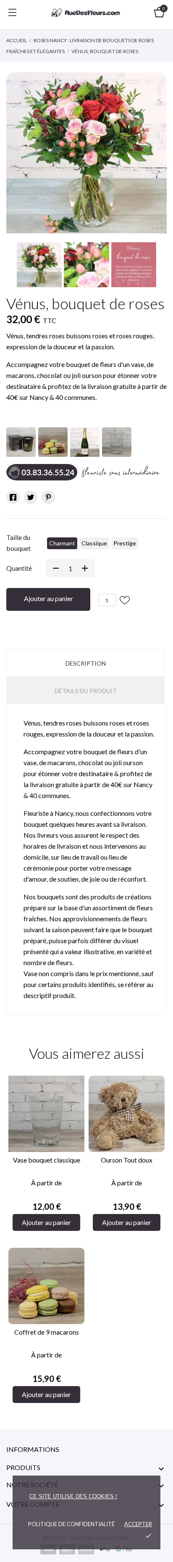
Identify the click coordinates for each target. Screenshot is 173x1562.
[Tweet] (30, 497)
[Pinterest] (48, 497)
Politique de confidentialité (71, 1524)
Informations (32, 1449)
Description (86, 663)
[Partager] (13, 497)
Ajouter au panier (48, 598)
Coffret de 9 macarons (46, 1332)
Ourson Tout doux (126, 1160)
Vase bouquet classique (46, 1160)
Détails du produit (86, 690)
